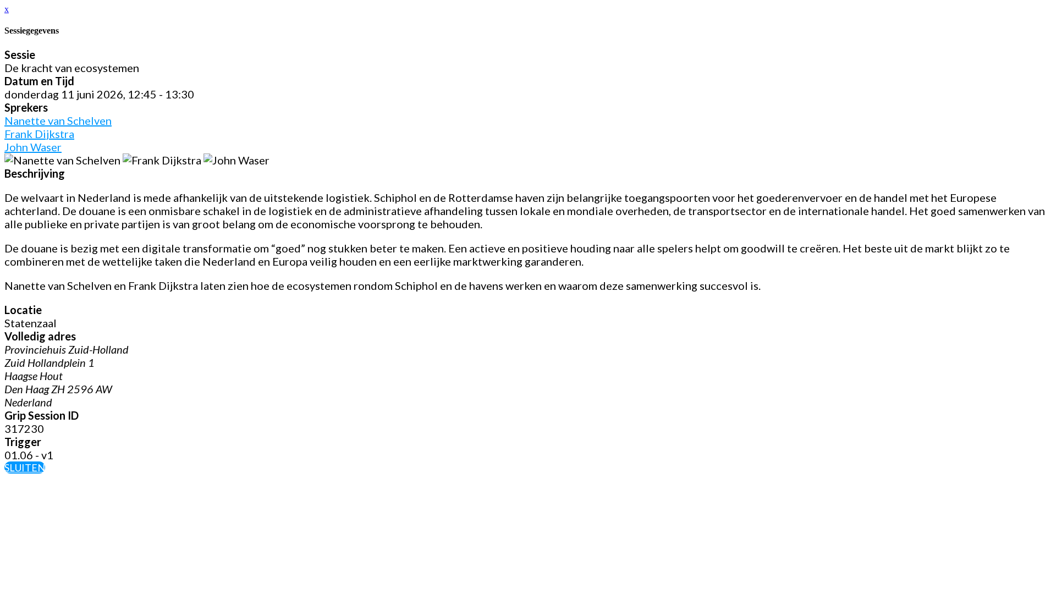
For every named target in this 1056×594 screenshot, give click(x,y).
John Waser (33, 146)
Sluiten (24, 467)
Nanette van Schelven (58, 120)
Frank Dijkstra (39, 133)
